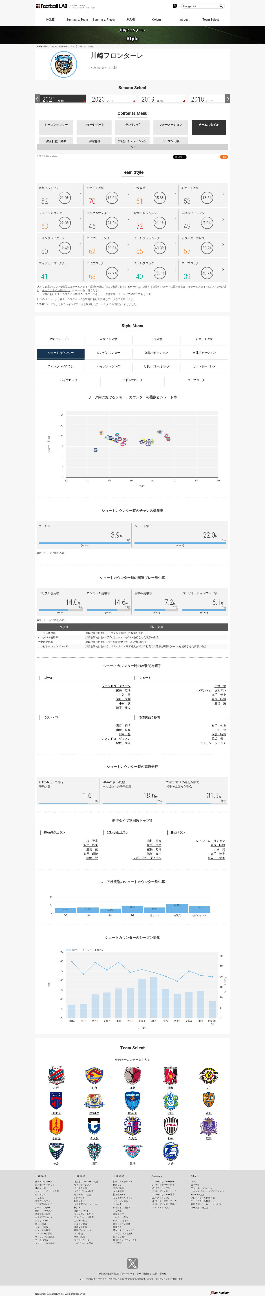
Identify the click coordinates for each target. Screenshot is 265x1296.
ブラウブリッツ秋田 (84, 1191)
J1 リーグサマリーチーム (164, 1181)
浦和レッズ (40, 1188)
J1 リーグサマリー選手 (163, 1185)
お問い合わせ (159, 1273)
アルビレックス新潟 (84, 1217)
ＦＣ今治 (78, 1233)
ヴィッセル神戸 (42, 1230)
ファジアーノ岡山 (43, 1233)
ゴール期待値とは (199, 1207)
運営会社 (147, 1273)
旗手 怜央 (123, 708)
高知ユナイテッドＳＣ (124, 1230)
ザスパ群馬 (118, 1188)
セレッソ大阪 (41, 1227)
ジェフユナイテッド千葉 (47, 1191)
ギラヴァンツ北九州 (122, 1233)
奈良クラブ (118, 1214)
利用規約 (103, 1273)
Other (193, 1176)
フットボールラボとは (202, 1188)
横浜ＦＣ (78, 1207)
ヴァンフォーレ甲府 (84, 1214)
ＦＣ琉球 (117, 1243)
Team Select (210, 19)
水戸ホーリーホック (45, 1185)
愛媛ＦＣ (117, 1227)
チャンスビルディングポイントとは (208, 1191)
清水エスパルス (42, 1214)
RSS (224, 157)
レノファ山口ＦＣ (121, 1220)
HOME (50, 19)
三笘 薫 (125, 695)
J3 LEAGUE (118, 1176)
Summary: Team (77, 19)
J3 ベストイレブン (161, 1207)
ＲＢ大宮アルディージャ (86, 1204)
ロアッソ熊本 (119, 1237)
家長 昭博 (123, 690)
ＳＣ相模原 (118, 1191)
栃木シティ (79, 1201)
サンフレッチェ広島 (45, 1237)
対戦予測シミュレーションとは (206, 1204)
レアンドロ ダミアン (116, 686)
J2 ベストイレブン (161, 1198)
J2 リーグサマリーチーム (164, 1191)
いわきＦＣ (79, 1198)
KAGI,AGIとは (197, 1194)
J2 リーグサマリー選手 (163, 1194)
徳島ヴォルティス (82, 1230)
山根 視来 (123, 730)
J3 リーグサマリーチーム (164, 1201)
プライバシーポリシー (130, 1273)
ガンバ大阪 (40, 1224)
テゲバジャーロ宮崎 (84, 1243)
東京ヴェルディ (42, 1201)
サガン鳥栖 (79, 1237)
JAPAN (130, 19)
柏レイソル (40, 1194)
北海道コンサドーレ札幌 (86, 1181)
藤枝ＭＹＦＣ (80, 1227)
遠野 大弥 (123, 699)
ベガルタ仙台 (80, 1188)
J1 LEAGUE (40, 1176)
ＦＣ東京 (39, 1198)
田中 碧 (125, 734)
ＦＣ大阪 (117, 1211)
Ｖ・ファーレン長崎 (45, 1243)
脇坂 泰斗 (123, 743)
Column (157, 19)
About (184, 19)
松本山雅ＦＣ (119, 1194)
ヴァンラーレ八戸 (82, 1185)
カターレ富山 (80, 1220)
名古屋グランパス (43, 1217)
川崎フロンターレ (43, 1207)
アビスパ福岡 (41, 1240)
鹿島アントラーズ (43, 1181)
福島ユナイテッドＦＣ (124, 1181)
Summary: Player (104, 19)
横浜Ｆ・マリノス (43, 1211)
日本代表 (195, 1185)
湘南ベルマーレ (81, 1211)
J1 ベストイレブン (161, 1188)
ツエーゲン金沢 (120, 1201)
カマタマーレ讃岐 (121, 1224)
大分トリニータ (81, 1240)
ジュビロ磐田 (80, 1224)
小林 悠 (125, 703)
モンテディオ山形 (82, 1194)
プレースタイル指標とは (203, 1198)
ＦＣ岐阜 (117, 1204)
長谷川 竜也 (216, 858)
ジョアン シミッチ (213, 743)
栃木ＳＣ (117, 1185)
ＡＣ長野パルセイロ (122, 1198)
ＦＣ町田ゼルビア (43, 1204)
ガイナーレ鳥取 (120, 1217)
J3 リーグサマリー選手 (163, 1204)
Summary (157, 1176)
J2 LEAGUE (79, 1176)
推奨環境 (113, 1273)
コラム (194, 1181)
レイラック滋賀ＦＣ (122, 1207)
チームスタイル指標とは (56, 290)
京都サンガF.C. (42, 1220)
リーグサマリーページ (112, 294)
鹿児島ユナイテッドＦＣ (125, 1240)
